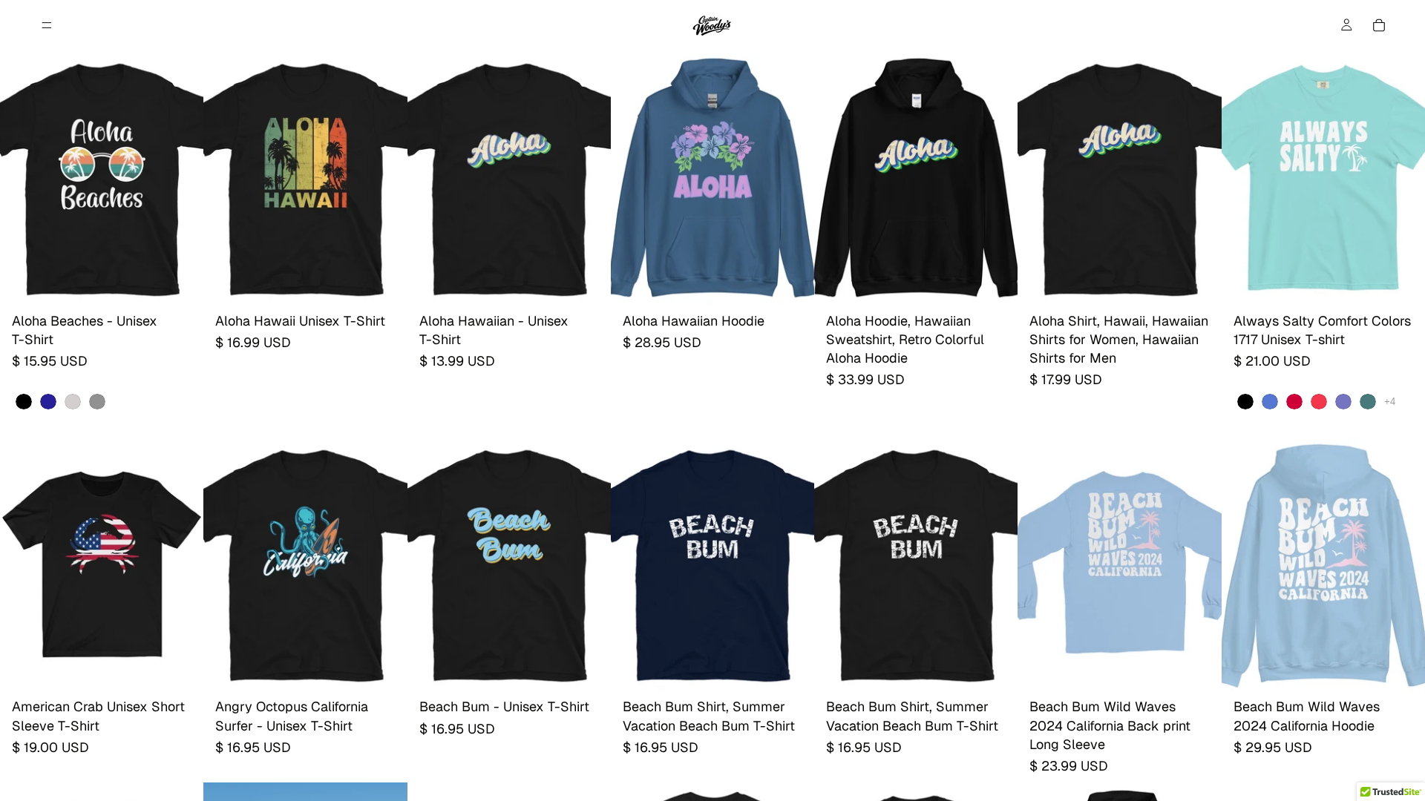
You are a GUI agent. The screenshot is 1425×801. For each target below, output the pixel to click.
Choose (193, 282)
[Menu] (47, 25)
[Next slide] (792, 178)
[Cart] (1379, 25)
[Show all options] (1389, 401)
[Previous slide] (633, 178)
